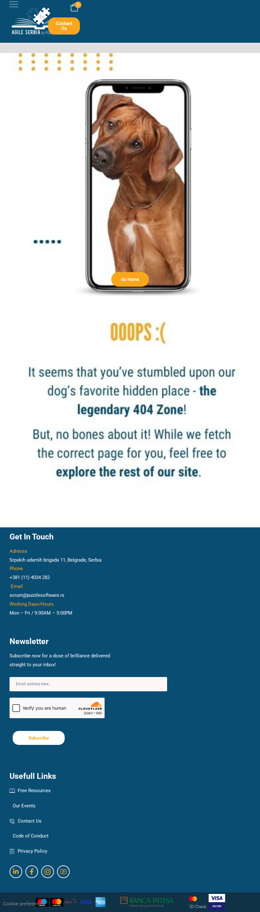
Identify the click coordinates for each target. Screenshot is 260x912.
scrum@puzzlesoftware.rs (37, 595)
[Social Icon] (16, 871)
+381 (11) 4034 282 (30, 577)
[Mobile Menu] (14, 4)
